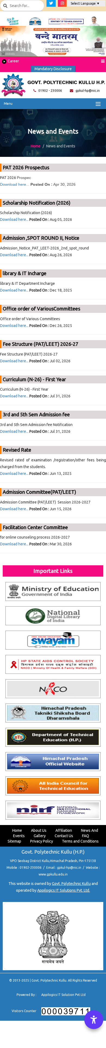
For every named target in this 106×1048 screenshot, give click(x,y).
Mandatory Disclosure (53, 69)
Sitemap (14, 841)
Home (35, 146)
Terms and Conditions (80, 841)
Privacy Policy (41, 841)
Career (13, 61)
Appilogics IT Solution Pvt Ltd (63, 994)
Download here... (14, 184)
